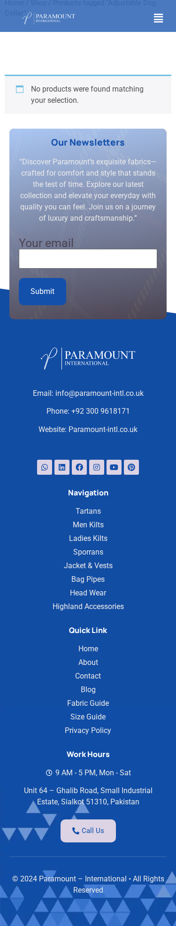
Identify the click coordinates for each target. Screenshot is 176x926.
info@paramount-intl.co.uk (99, 393)
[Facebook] (79, 467)
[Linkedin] (61, 467)
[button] (159, 18)
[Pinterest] (131, 467)
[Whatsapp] (44, 467)
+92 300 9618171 (100, 411)
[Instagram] (96, 467)
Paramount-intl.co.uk (103, 429)
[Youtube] (114, 467)
